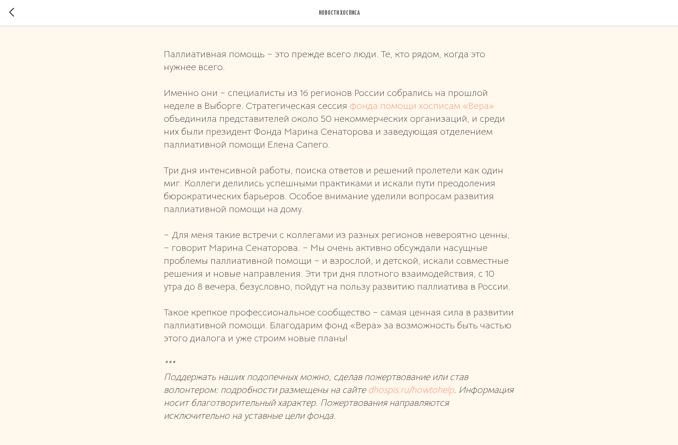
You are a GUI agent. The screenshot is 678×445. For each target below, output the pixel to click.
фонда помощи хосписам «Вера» (422, 106)
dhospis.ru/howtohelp (411, 390)
